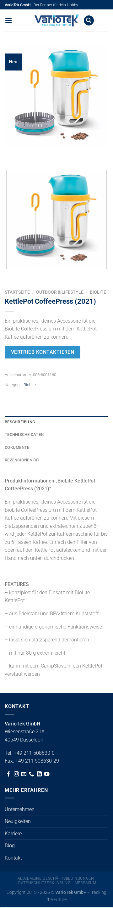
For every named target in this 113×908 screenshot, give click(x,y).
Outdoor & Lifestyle (59, 292)
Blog (10, 846)
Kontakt (13, 858)
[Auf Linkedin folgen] (39, 774)
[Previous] (11, 154)
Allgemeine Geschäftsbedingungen (56, 878)
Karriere (13, 834)
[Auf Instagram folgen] (16, 774)
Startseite (17, 292)
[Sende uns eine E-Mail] (23, 774)
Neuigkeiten (18, 821)
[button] (8, 20)
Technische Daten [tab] (24, 434)
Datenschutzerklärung (44, 883)
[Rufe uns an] (31, 774)
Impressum (84, 883)
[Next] (28, 154)
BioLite (98, 292)
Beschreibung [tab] (20, 422)
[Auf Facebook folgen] (8, 774)
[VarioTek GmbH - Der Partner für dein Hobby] (56, 20)
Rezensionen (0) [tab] (22, 460)
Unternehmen (20, 809)
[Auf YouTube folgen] (46, 774)
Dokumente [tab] (17, 447)
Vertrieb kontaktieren (42, 352)
